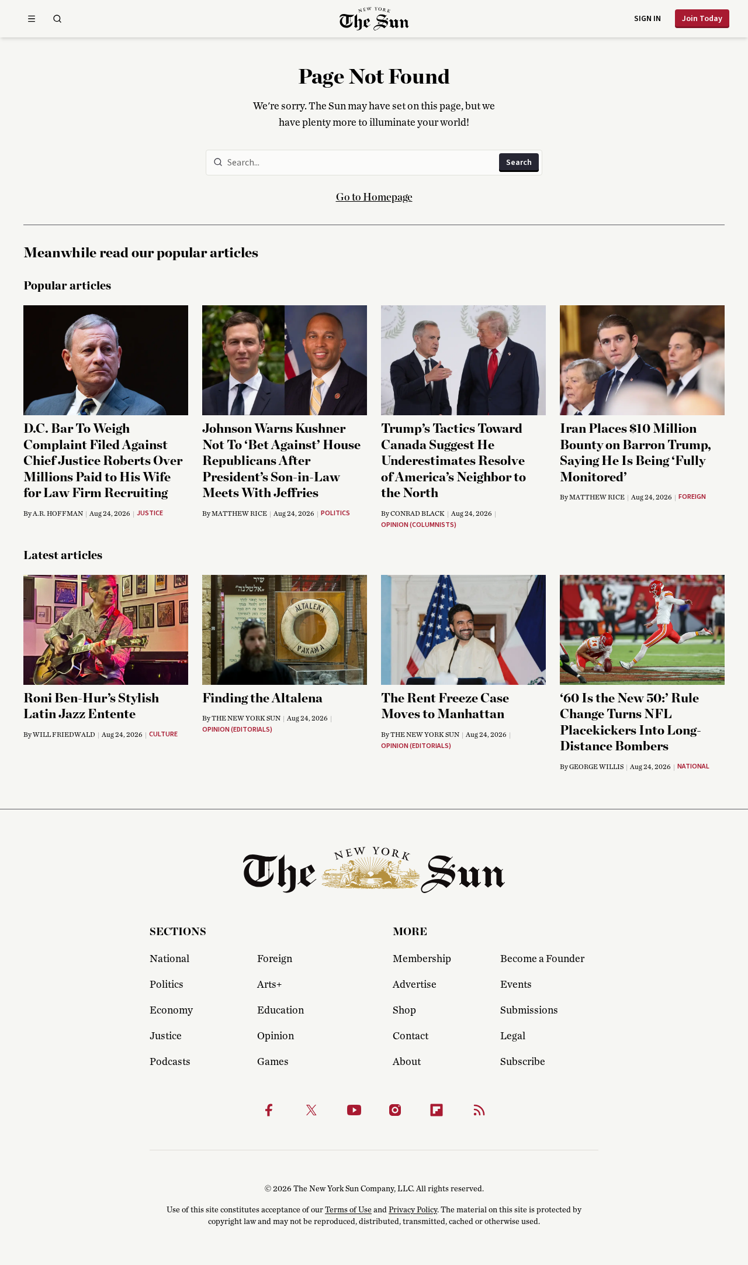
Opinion (275, 1036)
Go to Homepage (374, 197)
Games (273, 1062)
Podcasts (170, 1062)
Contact (410, 1036)
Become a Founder (542, 959)
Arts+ (269, 985)
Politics (166, 985)
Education (280, 1010)
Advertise (415, 985)
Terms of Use (348, 1210)
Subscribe (522, 1062)
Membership (422, 959)
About (407, 1062)
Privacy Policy (413, 1210)
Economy (171, 1010)
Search (519, 162)
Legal (512, 1036)
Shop (404, 1010)
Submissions (529, 1010)
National (169, 959)
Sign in (647, 19)
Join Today (702, 19)
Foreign (274, 959)
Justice (166, 1036)
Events (516, 985)
